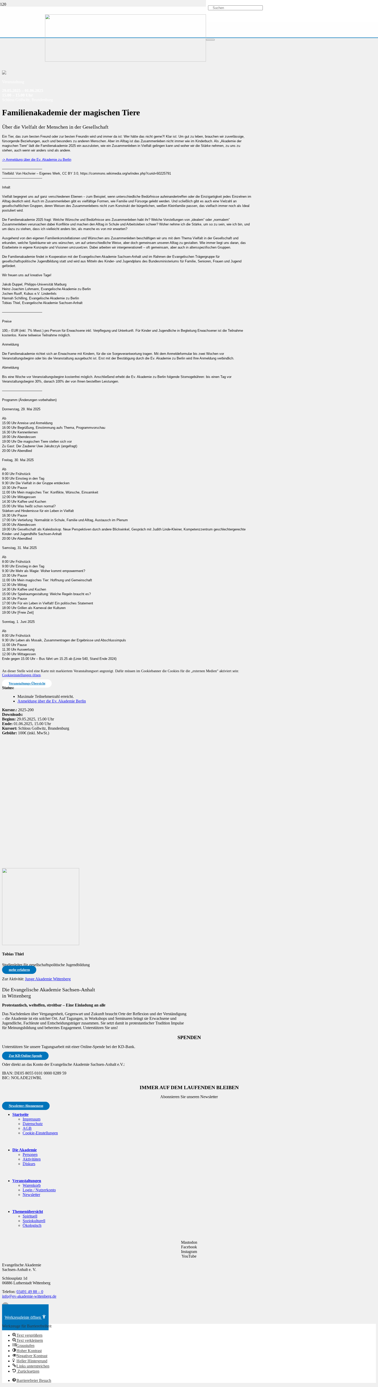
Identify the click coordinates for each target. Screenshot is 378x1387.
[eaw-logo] (125, 60)
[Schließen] (210, 40)
